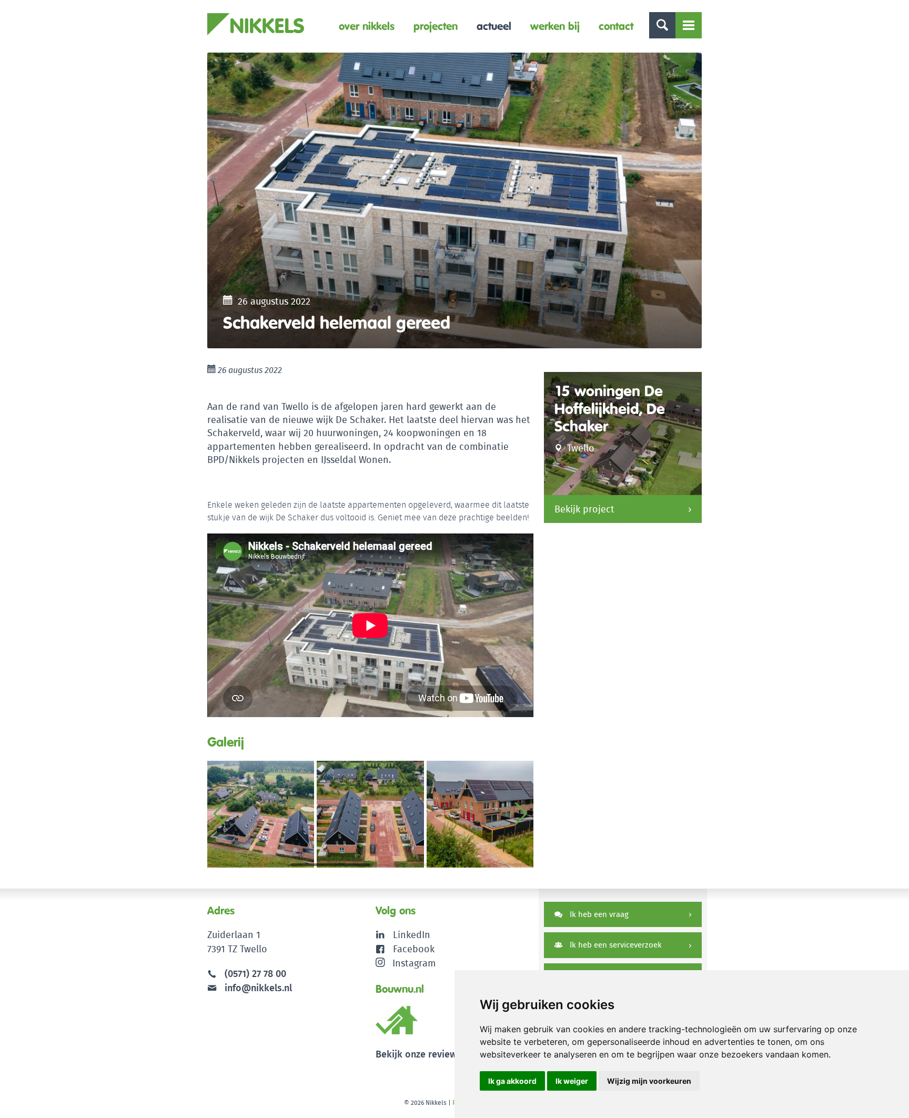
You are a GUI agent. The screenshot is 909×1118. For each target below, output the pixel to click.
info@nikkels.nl (257, 987)
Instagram (414, 963)
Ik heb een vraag (598, 914)
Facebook (414, 948)
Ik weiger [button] (572, 1080)
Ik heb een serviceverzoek (615, 944)
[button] (521, 813)
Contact (616, 26)
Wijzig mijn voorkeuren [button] (649, 1080)
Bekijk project (584, 509)
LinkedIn (411, 934)
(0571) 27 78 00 (255, 973)
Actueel (494, 26)
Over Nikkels (367, 26)
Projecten (435, 26)
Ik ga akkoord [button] (512, 1080)
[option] (454, 200)
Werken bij (555, 26)
